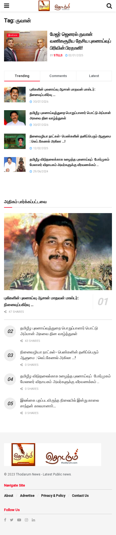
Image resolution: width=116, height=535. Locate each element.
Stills (58, 55)
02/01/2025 (75, 55)
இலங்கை (13, 35)
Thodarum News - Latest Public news (43, 474)
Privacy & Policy (53, 496)
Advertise (27, 496)
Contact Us (80, 496)
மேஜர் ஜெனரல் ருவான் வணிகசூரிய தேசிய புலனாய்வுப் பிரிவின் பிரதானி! (80, 41)
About (8, 496)
